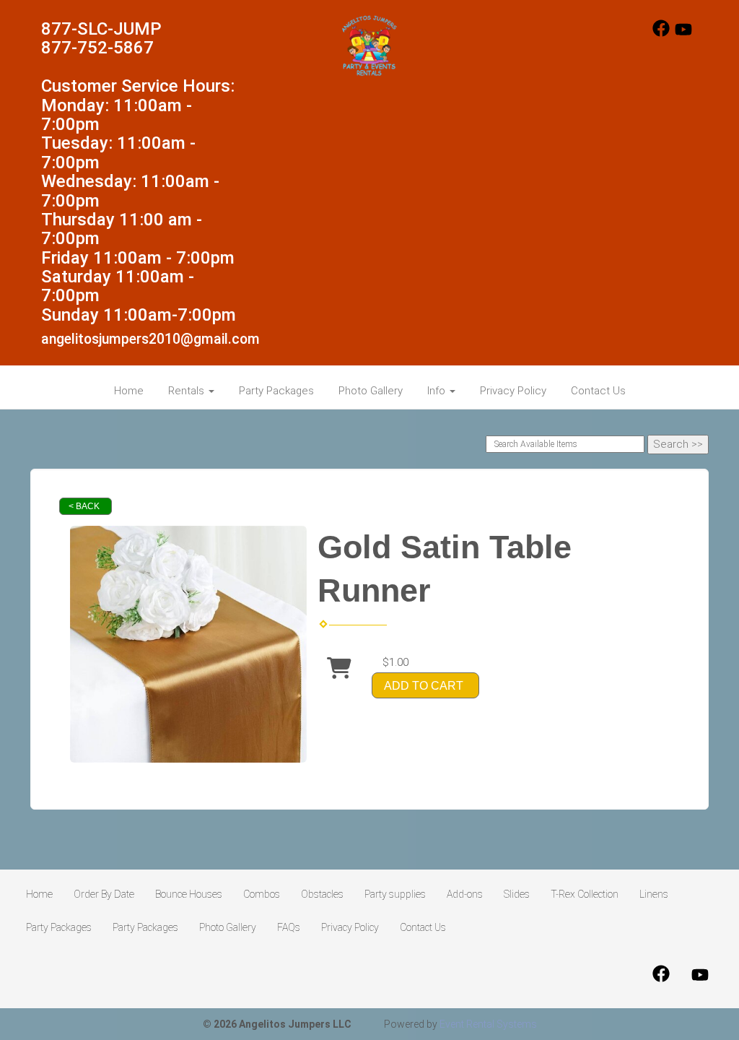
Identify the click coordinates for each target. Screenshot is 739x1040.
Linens (653, 894)
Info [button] (437, 390)
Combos (261, 894)
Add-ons (465, 894)
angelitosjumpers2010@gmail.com (150, 339)
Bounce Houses (188, 894)
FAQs (288, 927)
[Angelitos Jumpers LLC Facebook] (661, 33)
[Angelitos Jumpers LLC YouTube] (683, 33)
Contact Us (598, 390)
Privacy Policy (513, 390)
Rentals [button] (187, 390)
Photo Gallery (370, 390)
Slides (517, 894)
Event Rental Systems (488, 1024)
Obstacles (322, 894)
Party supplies (395, 894)
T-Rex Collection (584, 894)
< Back (84, 506)
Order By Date (104, 894)
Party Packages (276, 390)
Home (129, 390)
